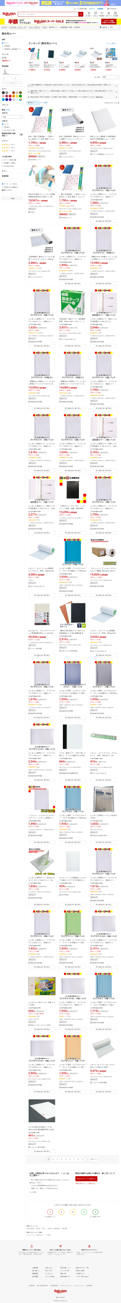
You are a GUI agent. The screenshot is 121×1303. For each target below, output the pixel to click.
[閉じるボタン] (116, 85)
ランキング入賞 (35, 153)
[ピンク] (3, 96)
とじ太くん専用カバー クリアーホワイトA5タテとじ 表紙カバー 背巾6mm (103, 880)
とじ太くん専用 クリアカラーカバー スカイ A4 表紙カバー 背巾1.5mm (103, 1004)
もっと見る (33, 1192)
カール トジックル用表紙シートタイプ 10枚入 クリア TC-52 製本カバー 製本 (72, 880)
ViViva (32, 212)
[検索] (81, 14)
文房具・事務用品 (34, 27)
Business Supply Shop (99, 835)
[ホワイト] (10, 92)
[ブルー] (3, 99)
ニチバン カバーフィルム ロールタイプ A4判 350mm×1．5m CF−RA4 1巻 (103, 755)
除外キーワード (7, 190)
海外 (8, 110)
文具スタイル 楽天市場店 (69, 651)
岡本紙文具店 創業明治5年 (69, 773)
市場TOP (4, 27)
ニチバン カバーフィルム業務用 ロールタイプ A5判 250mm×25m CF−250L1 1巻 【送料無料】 (104, 633)
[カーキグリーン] (20, 92)
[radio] (2, 43)
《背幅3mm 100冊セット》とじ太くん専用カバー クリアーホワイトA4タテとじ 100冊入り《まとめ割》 (72, 383)
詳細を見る (99, 97)
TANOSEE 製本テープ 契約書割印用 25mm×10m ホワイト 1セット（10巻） (72, 321)
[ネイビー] (6, 99)
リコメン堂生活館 (36, 648)
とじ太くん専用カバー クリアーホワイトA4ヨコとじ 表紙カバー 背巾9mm (103, 942)
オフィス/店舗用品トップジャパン (103, 154)
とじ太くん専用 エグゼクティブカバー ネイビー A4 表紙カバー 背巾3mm (72, 693)
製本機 (44, 27)
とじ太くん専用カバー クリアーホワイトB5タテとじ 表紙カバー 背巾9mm (41, 693)
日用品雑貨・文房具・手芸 (17, 27)
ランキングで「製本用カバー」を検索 (38, 1235)
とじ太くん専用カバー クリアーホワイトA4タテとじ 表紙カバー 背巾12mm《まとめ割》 (103, 383)
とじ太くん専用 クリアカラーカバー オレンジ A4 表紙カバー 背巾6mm (72, 1067)
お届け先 (5, 113)
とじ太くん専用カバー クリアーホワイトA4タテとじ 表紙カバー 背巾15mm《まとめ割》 (103, 508)
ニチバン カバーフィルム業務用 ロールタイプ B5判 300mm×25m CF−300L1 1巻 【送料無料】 (42, 570)
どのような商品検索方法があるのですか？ (44, 1185)
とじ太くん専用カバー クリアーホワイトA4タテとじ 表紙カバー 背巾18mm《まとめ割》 (41, 942)
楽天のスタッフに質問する (86, 1179)
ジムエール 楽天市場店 (99, 1082)
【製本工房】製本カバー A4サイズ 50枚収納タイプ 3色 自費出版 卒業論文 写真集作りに (72, 633)
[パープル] (10, 99)
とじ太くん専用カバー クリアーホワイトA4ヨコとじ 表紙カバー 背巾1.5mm (72, 1004)
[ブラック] (3, 92)
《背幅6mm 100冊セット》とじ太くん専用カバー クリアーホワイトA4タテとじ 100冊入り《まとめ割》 (41, 383)
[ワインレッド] (6, 96)
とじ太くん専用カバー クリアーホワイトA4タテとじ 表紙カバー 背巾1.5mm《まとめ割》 (72, 259)
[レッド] (10, 96)
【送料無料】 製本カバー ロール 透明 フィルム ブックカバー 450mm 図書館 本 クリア (41, 259)
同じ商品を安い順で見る (103, 221)
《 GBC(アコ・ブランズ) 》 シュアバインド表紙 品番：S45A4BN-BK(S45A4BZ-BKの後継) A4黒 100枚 (72, 508)
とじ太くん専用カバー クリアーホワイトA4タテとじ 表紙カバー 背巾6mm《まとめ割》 (41, 321)
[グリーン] (20, 96)
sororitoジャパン (35, 160)
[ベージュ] (17, 92)
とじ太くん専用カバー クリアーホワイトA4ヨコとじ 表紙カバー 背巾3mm (41, 755)
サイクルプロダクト (67, 157)
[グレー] (6, 92)
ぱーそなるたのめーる (68, 339)
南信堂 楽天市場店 (98, 217)
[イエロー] (17, 96)
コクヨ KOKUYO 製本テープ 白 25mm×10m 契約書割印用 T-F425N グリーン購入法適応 (41, 1129)
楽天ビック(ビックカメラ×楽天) (40, 1025)
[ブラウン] (13, 92)
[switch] (21, 134)
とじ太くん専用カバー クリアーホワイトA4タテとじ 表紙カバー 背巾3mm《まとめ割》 (103, 196)
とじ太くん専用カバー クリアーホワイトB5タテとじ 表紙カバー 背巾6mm (41, 446)
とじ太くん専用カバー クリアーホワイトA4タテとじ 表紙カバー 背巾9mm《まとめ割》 (72, 446)
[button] (112, 9)
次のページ (94, 1159)
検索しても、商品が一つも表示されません (44, 1188)
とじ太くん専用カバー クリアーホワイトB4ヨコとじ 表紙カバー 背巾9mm (41, 1067)
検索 (13, 83)
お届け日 (5, 121)
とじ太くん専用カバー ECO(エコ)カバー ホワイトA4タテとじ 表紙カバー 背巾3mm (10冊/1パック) (41, 880)
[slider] (2, 74)
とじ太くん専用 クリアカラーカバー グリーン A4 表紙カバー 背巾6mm (72, 942)
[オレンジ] (13, 96)
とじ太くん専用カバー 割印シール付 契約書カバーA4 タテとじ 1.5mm (103, 321)
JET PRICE (65, 895)
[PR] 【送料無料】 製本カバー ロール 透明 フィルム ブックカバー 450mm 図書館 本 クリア (72, 138)
